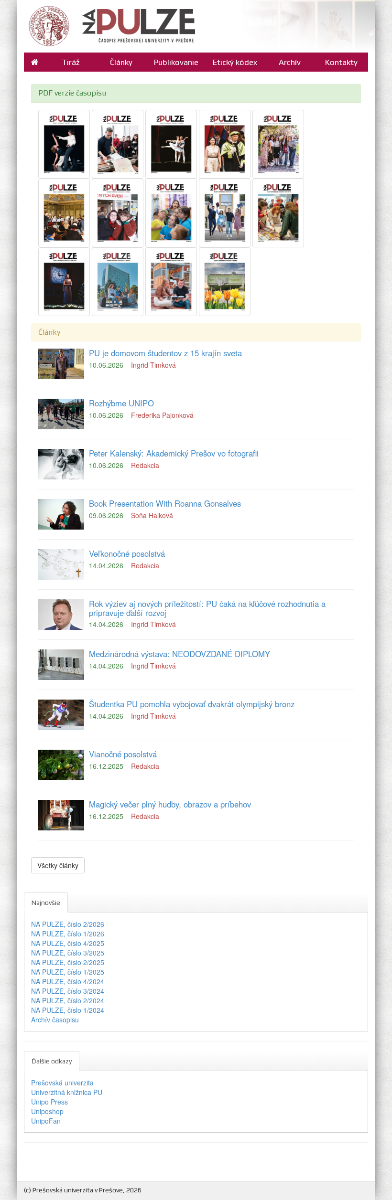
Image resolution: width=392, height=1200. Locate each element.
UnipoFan (46, 1121)
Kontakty (341, 62)
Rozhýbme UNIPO (121, 403)
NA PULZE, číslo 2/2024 (67, 1000)
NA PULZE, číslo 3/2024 (67, 991)
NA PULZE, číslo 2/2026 (67, 924)
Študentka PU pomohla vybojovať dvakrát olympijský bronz (191, 704)
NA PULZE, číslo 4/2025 (67, 943)
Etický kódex (235, 62)
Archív (290, 62)
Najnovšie (46, 902)
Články (121, 62)
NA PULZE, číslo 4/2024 (67, 981)
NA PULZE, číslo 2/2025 (67, 962)
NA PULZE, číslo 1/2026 (67, 933)
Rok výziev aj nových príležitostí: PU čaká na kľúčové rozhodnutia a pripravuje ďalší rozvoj (207, 608)
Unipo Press (49, 1101)
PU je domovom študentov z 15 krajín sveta (165, 353)
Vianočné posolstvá (123, 754)
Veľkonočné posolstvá (127, 553)
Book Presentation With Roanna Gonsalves (165, 503)
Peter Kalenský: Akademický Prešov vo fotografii (174, 453)
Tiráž (71, 62)
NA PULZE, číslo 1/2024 (67, 1010)
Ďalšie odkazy (52, 1061)
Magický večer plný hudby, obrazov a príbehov (170, 804)
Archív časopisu (55, 1019)
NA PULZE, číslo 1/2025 (67, 972)
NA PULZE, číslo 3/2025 (67, 952)
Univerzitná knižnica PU (66, 1092)
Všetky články (57, 865)
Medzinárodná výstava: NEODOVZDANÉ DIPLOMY (179, 653)
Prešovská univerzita (62, 1082)
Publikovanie (176, 62)
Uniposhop (47, 1111)
